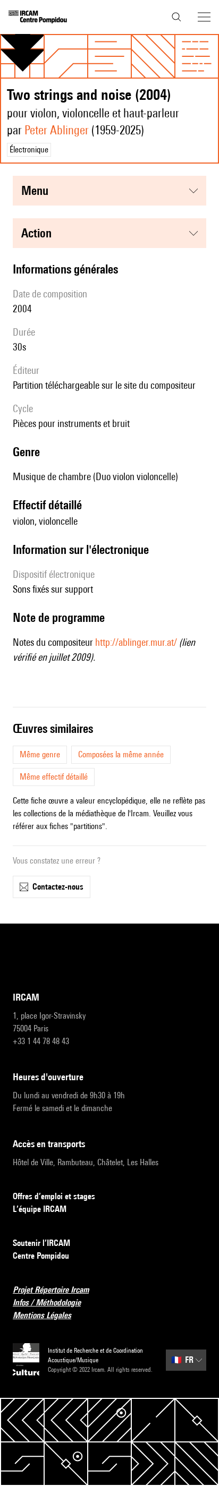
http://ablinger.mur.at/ (136, 642)
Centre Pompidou (41, 1256)
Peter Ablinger (56, 130)
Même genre (40, 754)
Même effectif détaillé (54, 777)
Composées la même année (121, 754)
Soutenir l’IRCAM (41, 1243)
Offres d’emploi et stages (54, 1196)
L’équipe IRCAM (39, 1209)
